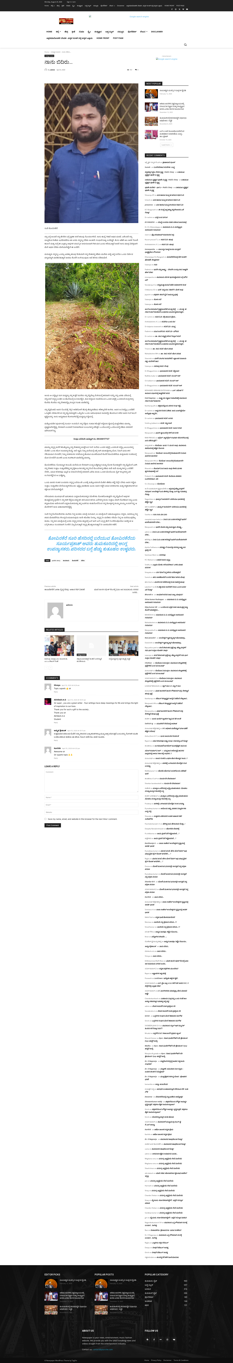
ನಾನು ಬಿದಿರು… (159, 897)
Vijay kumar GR (151, 607)
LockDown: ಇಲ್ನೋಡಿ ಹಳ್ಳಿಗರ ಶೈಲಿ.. (166, 978)
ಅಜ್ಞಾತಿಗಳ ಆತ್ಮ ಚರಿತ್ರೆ (159, 973)
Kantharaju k (150, 843)
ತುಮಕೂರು (66, 560)
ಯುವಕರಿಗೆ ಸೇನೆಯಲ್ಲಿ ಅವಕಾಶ (166, 723)
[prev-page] (46, 668)
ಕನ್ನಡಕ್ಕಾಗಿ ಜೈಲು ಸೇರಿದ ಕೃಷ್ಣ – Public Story (159, 172)
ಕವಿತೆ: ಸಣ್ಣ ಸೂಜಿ (166, 423)
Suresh (147, 167)
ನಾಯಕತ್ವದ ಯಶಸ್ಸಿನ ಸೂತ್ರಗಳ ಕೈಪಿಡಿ (173, 90)
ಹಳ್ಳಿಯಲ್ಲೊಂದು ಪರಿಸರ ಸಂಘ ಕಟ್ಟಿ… (170, 405)
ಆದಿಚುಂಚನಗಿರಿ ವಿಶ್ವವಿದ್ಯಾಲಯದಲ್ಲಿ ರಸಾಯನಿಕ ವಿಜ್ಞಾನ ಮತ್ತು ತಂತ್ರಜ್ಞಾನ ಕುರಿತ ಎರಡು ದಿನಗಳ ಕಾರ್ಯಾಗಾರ (172, 106)
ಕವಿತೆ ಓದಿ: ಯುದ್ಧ (169, 326)
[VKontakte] (174, 1339)
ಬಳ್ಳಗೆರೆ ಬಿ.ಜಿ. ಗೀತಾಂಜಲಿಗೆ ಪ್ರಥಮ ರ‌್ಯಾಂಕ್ (167, 1033)
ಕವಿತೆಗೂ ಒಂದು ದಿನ (168, 321)
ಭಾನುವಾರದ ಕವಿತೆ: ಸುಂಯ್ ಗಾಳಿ (169, 376)
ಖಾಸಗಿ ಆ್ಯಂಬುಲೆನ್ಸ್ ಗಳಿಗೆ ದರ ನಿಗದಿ (167, 433)
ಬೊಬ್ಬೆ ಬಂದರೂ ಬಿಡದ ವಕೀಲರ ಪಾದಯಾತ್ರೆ (172, 222)
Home (46, 52)
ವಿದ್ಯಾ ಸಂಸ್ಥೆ (48, 655)
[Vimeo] (183, 9)
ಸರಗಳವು (162, 555)
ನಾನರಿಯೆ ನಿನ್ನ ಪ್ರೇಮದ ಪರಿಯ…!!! (165, 922)
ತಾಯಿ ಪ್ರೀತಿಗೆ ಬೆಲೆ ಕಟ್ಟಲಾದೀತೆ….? (168, 833)
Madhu (148, 1046)
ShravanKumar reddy (153, 1101)
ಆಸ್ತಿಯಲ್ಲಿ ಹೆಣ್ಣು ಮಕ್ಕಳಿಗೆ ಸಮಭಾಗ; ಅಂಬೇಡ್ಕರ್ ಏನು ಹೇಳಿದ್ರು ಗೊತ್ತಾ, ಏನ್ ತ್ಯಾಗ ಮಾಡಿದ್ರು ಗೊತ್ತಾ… (166, 491)
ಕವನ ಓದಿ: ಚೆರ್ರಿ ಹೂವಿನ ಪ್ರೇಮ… (165, 317)
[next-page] (50, 668)
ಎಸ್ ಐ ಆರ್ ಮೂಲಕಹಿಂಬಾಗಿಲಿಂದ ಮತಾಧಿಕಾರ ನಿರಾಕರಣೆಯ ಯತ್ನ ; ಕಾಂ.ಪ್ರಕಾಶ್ (172, 133)
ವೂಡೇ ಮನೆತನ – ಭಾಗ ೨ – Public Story (158, 187)
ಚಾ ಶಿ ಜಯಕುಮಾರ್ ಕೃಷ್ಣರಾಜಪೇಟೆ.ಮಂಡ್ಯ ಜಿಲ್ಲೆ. (160, 309)
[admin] (46, 69)
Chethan (148, 663)
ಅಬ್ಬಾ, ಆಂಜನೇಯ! (161, 1084)
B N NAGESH (150, 222)
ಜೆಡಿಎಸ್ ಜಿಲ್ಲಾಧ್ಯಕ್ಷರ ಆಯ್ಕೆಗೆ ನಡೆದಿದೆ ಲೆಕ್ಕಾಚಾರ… (172, 698)
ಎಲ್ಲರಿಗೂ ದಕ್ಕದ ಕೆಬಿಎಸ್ (160, 1242)
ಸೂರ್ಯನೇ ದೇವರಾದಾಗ (167, 778)
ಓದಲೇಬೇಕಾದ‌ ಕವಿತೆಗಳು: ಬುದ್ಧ (164, 167)
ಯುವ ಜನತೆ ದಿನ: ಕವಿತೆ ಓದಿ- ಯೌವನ (166, 331)
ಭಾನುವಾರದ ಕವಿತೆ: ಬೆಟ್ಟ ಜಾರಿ (169, 371)
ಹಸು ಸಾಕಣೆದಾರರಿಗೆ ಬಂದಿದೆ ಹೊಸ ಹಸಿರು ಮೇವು (169, 577)
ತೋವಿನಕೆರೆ (75, 560)
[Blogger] (147, 1339)
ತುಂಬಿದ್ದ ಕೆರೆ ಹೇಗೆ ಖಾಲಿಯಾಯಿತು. (168, 1257)
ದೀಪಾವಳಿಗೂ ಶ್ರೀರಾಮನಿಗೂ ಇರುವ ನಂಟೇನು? (166, 1230)
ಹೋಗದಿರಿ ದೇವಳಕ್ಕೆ (172, 828)
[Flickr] (160, 1339)
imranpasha (150, 249)
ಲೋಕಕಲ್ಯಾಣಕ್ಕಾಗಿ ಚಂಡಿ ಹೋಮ (163, 1117)
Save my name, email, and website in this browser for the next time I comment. (82, 819)
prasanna (149, 205)
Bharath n (149, 594)
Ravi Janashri (150, 638)
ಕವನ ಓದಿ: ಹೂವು (167, 239)
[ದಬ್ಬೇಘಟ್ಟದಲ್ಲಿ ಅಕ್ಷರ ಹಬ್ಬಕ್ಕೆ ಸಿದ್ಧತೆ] (123, 645)
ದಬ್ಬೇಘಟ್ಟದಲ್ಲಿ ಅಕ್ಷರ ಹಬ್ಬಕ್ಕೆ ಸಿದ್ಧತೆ (119, 659)
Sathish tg (149, 723)
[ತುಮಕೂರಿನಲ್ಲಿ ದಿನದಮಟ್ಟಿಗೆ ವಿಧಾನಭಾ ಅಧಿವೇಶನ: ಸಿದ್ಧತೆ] (151, 121)
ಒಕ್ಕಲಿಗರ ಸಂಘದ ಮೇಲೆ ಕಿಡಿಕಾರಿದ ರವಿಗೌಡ (167, 1016)
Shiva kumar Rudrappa (154, 599)
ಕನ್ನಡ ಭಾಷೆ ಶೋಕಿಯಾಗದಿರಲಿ (165, 917)
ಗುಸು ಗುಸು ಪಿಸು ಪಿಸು (160, 514)
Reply (56, 692)
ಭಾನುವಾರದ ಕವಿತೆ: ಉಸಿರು (164, 418)
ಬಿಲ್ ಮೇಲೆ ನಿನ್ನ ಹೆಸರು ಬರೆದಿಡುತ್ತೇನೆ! (168, 572)
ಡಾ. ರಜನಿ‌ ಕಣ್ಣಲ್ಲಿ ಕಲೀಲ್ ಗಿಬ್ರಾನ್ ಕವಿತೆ (167, 336)
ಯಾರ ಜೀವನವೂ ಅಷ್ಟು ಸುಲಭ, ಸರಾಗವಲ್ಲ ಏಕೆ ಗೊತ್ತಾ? (170, 741)
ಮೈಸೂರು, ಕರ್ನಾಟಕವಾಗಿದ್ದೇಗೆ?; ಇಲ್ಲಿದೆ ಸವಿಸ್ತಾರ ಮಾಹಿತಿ (168, 1217)
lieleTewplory (150, 398)
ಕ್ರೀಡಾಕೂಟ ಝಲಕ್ (168, 162)
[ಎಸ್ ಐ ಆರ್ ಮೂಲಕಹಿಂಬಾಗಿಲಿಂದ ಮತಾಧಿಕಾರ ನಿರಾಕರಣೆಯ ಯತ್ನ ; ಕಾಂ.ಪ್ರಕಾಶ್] (151, 134)
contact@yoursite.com (103, 1349)
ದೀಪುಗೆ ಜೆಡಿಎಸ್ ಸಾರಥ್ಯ (160, 1247)
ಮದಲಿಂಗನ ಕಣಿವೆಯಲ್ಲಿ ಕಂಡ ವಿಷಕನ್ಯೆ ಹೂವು (169, 582)
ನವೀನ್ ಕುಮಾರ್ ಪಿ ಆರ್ (153, 750)
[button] (185, 44)
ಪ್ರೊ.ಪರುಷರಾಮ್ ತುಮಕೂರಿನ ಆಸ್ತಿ (162, 234)
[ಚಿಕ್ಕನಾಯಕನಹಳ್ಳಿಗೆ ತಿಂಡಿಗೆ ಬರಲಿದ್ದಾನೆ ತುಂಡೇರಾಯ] (91, 645)
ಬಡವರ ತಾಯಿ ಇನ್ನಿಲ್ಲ (163, 560)
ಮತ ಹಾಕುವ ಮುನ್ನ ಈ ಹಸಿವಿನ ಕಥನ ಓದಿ (170, 195)
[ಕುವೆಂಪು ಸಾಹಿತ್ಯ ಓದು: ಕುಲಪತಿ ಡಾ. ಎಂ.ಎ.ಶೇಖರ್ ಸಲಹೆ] (59, 645)
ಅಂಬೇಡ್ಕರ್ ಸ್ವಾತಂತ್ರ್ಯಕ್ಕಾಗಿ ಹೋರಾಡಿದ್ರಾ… (172, 638)
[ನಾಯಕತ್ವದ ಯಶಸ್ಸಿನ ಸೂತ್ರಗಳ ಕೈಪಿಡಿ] (151, 93)
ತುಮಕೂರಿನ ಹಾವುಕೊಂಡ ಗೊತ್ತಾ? (171, 1139)
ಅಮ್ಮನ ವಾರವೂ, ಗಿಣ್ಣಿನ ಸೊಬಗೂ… (166, 932)
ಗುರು (155, 264)
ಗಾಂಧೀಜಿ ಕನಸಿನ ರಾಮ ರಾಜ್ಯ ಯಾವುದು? (169, 594)
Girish (147, 1016)
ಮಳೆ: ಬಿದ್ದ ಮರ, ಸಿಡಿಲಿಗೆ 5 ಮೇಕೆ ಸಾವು (170, 289)
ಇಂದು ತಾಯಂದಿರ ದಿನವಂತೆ (169, 736)
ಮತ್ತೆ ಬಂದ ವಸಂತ (161, 217)
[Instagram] (175, 9)
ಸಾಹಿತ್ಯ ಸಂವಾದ (55, 52)
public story (56, 560)
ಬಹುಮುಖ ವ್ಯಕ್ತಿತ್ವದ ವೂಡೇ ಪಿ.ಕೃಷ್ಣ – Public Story (161, 179)
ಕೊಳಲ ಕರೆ (157, 299)
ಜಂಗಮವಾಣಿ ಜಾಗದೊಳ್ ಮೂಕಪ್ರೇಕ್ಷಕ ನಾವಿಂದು (171, 746)
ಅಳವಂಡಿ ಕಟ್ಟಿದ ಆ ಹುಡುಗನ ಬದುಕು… (165, 1153)
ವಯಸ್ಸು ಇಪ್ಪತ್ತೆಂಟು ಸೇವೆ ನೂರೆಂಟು (170, 1158)
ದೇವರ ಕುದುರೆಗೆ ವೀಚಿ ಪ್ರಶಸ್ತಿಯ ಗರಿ (163, 1006)
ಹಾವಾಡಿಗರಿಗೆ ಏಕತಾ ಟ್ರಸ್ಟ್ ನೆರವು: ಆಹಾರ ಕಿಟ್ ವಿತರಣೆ (64, 589)
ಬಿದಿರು (83, 560)
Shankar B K (150, 881)
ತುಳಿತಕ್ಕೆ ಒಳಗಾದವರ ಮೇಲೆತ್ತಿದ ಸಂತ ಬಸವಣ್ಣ (169, 803)
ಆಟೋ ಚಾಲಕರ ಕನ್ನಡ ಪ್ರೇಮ (163, 1129)
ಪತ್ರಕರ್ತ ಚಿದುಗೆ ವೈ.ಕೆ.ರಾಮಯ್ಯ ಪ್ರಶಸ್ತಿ (165, 294)
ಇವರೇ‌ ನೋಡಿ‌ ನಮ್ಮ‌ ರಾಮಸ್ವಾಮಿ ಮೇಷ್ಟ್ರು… (169, 527)
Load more (166, 145)
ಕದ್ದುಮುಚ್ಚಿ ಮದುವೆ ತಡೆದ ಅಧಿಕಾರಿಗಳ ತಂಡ (171, 285)
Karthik (57, 748)
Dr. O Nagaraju (151, 1061)
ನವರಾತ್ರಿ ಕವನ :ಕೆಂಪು (161, 366)
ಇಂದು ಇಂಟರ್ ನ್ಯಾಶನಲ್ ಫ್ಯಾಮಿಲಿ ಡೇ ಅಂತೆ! (166, 718)
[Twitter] (179, 9)
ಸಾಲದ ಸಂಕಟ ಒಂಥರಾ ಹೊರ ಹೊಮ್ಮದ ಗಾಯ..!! (171, 758)
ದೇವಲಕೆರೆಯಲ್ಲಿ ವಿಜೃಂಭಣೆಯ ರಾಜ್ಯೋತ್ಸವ (169, 1096)
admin (52, 70)
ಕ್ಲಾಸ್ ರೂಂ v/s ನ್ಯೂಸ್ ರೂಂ (171, 686)
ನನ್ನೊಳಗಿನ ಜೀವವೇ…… (159, 936)
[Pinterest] (75, 76)
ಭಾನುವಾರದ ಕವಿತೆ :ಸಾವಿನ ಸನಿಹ (170, 428)
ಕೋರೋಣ (161, 484)
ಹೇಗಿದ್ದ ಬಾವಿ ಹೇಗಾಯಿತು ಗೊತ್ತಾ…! (174, 824)
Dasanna (148, 1096)
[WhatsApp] (81, 76)
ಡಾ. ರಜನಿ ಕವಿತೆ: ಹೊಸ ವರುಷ (163, 348)
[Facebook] (172, 9)
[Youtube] (187, 9)
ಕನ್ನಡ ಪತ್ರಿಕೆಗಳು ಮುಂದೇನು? (168, 968)
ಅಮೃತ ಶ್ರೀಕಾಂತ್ (60, 730)
